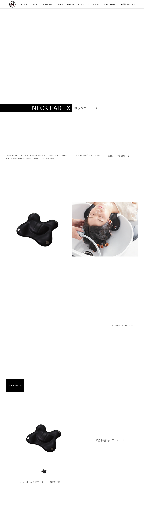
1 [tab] (44, 471)
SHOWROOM (46, 4)
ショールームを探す (29, 481)
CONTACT (59, 4)
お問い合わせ (56, 481)
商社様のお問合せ (127, 4)
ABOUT (36, 4)
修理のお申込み (109, 4)
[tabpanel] (44, 438)
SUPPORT (80, 4)
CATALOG (70, 4)
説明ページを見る (116, 156)
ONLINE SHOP (94, 4)
